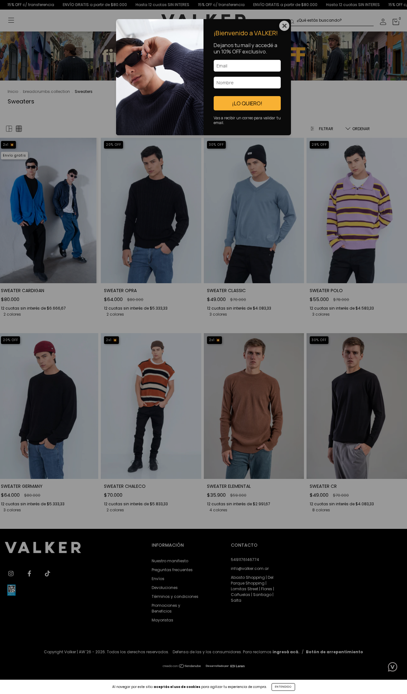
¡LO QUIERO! (247, 103)
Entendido (283, 687)
